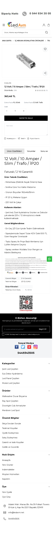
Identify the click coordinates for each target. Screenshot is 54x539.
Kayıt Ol (42, 329)
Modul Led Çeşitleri (11, 383)
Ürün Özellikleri (14, 151)
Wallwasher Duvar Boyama (14, 396)
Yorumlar (31, 151)
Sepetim (6, 479)
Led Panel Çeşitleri (10, 378)
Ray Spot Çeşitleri (10, 401)
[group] (26, 61)
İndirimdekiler (8, 469)
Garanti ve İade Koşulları (13, 442)
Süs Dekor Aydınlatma (12, 374)
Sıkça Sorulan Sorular (11, 423)
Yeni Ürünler (7, 465)
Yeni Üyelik (7, 492)
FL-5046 (16, 102)
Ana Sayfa (6, 41)
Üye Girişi (6, 497)
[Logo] (20, 25)
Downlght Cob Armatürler (14, 406)
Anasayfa (6, 460)
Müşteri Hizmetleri (10, 474)
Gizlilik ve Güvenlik (10, 447)
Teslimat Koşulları (10, 428)
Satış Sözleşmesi (9, 437)
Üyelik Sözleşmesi (10, 433)
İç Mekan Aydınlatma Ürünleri (29, 41)
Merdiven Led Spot (11, 410)
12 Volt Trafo (38, 102)
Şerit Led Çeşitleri (10, 369)
